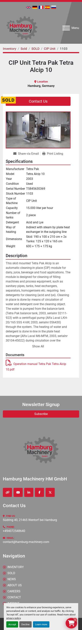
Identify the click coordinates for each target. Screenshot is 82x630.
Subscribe (41, 414)
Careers (13, 591)
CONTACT (14, 597)
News (11, 579)
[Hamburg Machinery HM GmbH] (41, 449)
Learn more (41, 624)
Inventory (15, 567)
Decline (25, 624)
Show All (38, 346)
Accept (12, 624)
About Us (14, 585)
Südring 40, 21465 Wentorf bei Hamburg (30, 520)
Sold (11, 573)
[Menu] (66, 28)
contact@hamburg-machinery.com (26, 542)
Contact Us (38, 101)
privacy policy (13, 618)
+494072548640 (14, 531)
